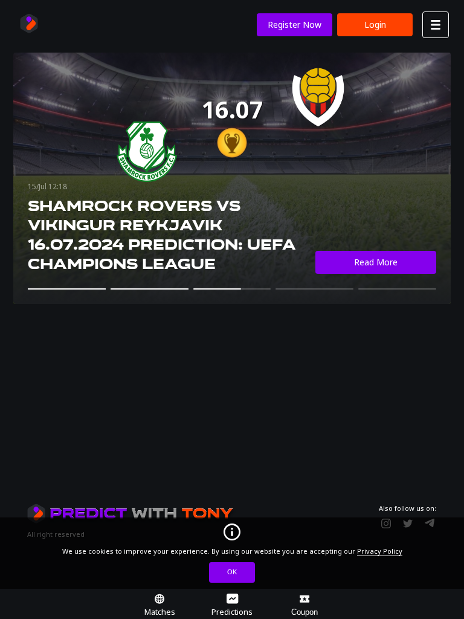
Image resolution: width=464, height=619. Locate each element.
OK (232, 571)
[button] (67, 289)
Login (375, 24)
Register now (294, 24)
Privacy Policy (379, 551)
